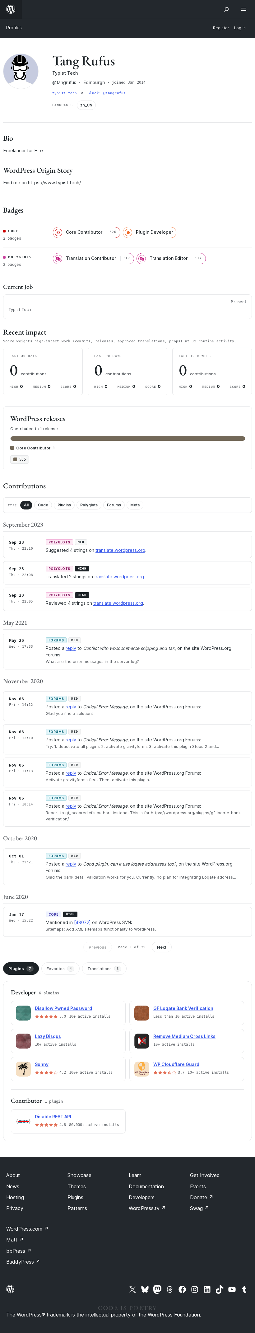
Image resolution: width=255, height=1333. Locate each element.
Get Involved (205, 1175)
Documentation (146, 1186)
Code (43, 505)
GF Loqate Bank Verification (183, 1008)
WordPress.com (27, 1229)
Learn (135, 1175)
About (13, 1175)
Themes (76, 1186)
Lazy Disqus (48, 1036)
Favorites (59, 968)
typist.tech (65, 93)
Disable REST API (53, 1116)
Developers (142, 1197)
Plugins (64, 505)
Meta (135, 505)
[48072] (82, 922)
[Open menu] (245, 9)
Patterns (77, 1208)
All (26, 505)
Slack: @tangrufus (107, 93)
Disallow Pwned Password (63, 1008)
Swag (199, 1208)
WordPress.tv (147, 1208)
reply (71, 648)
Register (221, 28)
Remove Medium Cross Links (184, 1036)
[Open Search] (226, 9)
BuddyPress (23, 1262)
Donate (201, 1197)
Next (161, 947)
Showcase (79, 1175)
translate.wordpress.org (120, 550)
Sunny (42, 1064)
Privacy (14, 1208)
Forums (114, 505)
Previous (98, 947)
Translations (103, 968)
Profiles (14, 27)
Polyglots (89, 505)
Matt (15, 1240)
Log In (240, 28)
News (12, 1186)
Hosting (15, 1197)
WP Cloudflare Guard (176, 1064)
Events (198, 1186)
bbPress (18, 1251)
